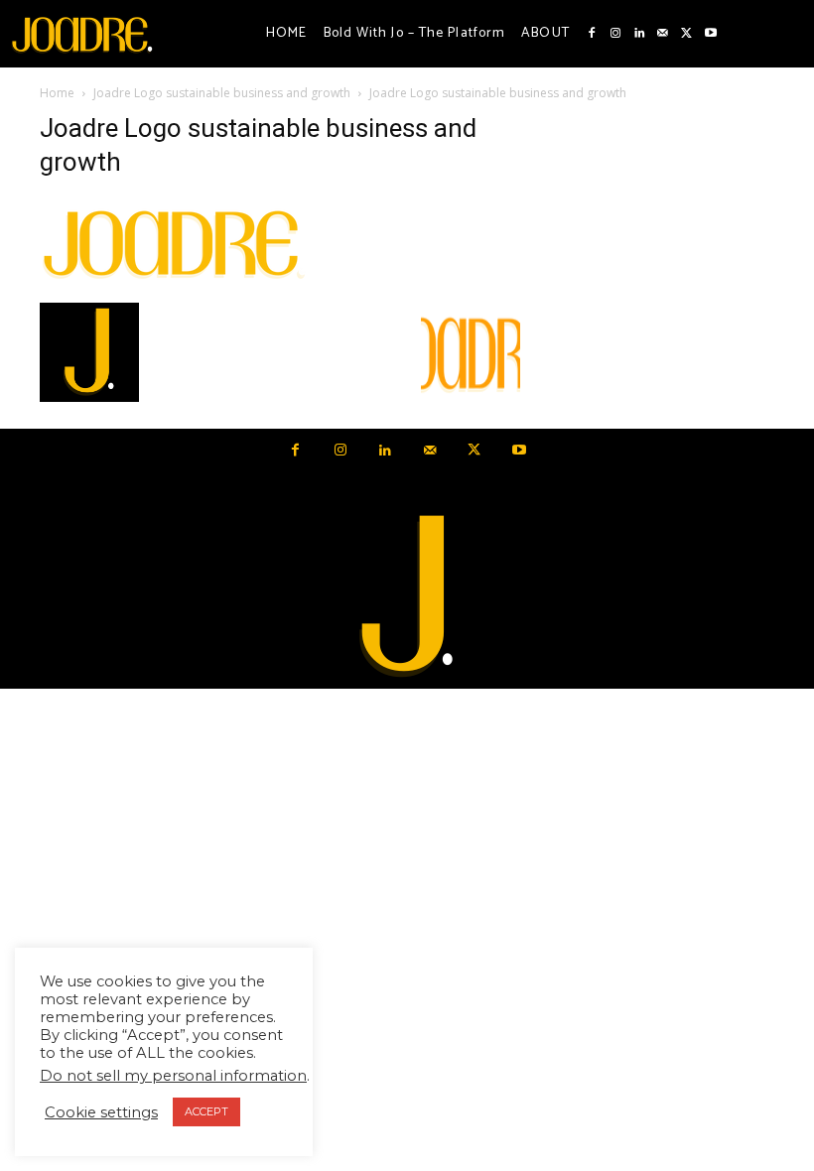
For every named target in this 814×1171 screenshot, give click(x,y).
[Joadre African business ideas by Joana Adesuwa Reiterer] (82, 34)
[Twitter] (687, 34)
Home (57, 92)
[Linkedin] (639, 34)
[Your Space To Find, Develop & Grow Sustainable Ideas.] (407, 597)
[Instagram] (615, 34)
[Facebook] (592, 34)
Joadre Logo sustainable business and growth (221, 92)
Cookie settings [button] (101, 1112)
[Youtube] (711, 34)
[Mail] (663, 34)
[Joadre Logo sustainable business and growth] (175, 282)
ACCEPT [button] (206, 1111)
